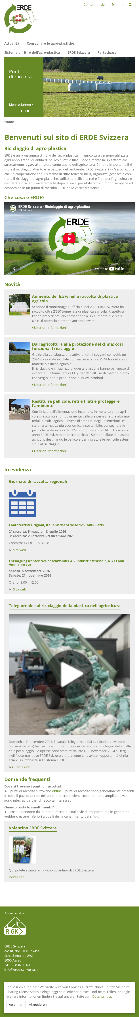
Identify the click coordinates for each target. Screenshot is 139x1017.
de (103, 4)
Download (16, 877)
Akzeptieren (38, 1004)
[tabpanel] (69, 87)
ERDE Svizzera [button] (79, 52)
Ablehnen (16, 1004)
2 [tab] (25, 111)
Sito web (19, 589)
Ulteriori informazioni (50, 327)
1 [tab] (21, 111)
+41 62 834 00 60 (17, 965)
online (57, 791)
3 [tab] (28, 111)
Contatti (89, 4)
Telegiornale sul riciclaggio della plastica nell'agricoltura (65, 605)
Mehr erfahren (20, 104)
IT (122, 4)
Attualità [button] (11, 43)
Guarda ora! (21, 767)
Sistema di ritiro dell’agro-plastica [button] (32, 52)
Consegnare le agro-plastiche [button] (50, 43)
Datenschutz (101, 996)
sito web (19, 550)
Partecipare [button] (107, 52)
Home (9, 122)
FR (113, 4)
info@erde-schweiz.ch (21, 969)
